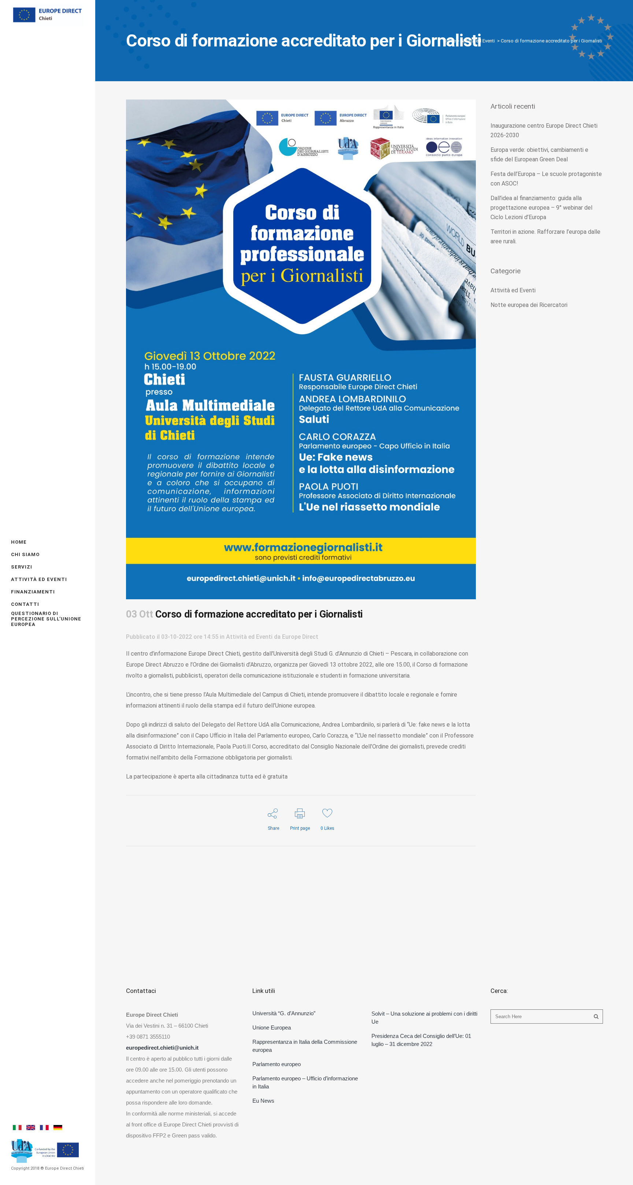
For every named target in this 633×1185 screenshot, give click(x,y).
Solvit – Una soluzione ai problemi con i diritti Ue (424, 1017)
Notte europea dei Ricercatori (529, 304)
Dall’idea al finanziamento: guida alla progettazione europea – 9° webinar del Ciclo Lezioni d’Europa (541, 208)
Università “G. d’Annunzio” (283, 1013)
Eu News (263, 1101)
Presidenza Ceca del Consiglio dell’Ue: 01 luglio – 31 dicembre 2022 (421, 1040)
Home (449, 41)
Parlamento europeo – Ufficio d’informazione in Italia (305, 1082)
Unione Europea (271, 1027)
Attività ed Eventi (477, 41)
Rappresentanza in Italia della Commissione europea (304, 1046)
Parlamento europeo (276, 1064)
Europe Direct (300, 636)
